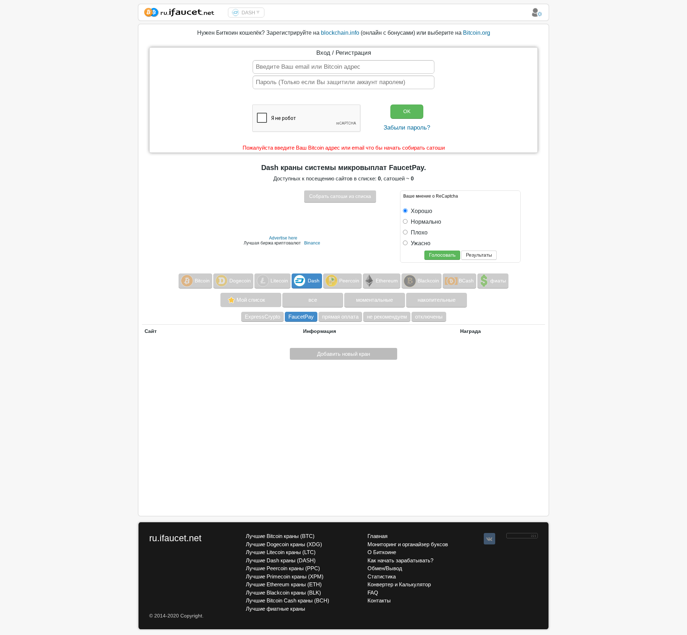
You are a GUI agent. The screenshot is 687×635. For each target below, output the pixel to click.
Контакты (379, 600)
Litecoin (279, 280)
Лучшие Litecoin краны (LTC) (281, 552)
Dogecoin (240, 280)
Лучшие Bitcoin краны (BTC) (280, 536)
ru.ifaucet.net (175, 538)
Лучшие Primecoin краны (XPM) (284, 576)
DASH (248, 12)
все (312, 300)
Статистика (381, 576)
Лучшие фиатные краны (275, 609)
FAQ (372, 593)
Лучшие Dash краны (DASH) (281, 560)
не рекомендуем (387, 317)
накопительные (436, 300)
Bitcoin (202, 280)
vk (489, 538)
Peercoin (349, 280)
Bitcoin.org (476, 33)
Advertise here (283, 238)
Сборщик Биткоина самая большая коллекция (183, 11)
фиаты (498, 280)
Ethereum (387, 280)
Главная (377, 536)
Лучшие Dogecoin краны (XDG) (284, 544)
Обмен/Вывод (384, 568)
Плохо (418, 232)
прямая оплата (340, 317)
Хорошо (420, 211)
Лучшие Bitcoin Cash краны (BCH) (287, 600)
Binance (312, 243)
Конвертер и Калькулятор (399, 584)
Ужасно (419, 243)
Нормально (425, 222)
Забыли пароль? (407, 127)
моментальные (374, 300)
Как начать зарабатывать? (400, 560)
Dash (314, 280)
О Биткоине (381, 552)
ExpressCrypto (262, 317)
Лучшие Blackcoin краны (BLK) (283, 593)
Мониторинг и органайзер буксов (407, 544)
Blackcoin (428, 280)
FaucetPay (301, 317)
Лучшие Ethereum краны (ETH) (284, 584)
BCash (466, 280)
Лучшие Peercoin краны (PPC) (283, 568)
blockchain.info (340, 33)
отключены (429, 317)
